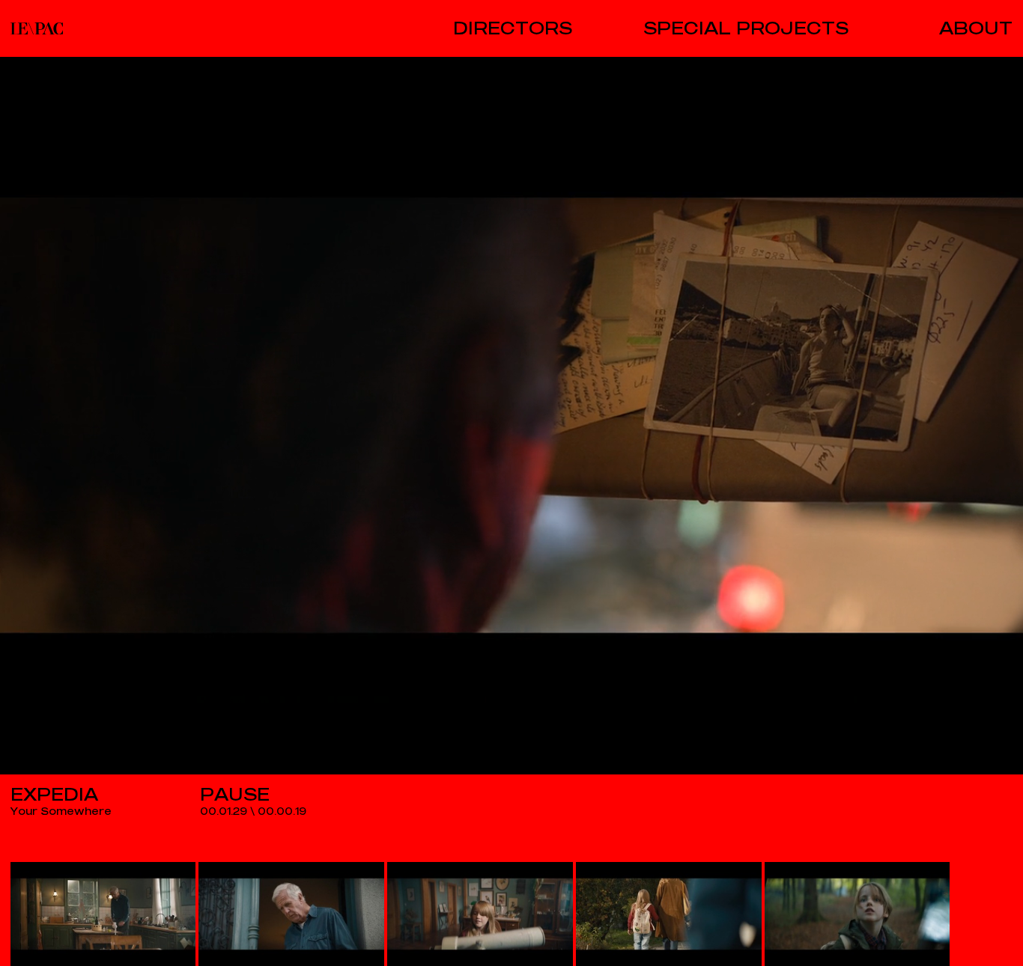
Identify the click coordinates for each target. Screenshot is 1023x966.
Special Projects (746, 28)
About (976, 28)
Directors (512, 28)
